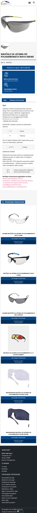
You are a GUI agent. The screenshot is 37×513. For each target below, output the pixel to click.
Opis (5, 100)
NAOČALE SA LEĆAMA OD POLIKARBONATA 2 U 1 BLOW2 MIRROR (18, 354)
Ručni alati (5, 500)
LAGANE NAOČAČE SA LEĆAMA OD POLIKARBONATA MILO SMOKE (18, 314)
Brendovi (5, 469)
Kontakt (4, 471)
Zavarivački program (8, 502)
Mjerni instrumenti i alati (10, 491)
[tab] (5, 100)
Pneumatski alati (7, 496)
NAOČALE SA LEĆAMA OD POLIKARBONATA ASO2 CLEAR (18, 274)
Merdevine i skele (7, 489)
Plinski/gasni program (9, 493)
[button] (29, 3)
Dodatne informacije (17, 100)
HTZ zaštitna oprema (8, 484)
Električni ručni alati (8, 480)
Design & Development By (9, 511)
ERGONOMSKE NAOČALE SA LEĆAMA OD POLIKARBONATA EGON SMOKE (18, 433)
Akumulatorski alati (8, 478)
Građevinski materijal (8, 482)
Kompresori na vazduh (9, 487)
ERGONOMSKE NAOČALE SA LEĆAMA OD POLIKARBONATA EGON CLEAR (18, 393)
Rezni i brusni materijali (9, 498)
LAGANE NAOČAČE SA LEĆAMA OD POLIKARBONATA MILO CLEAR (18, 234)
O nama (4, 467)
